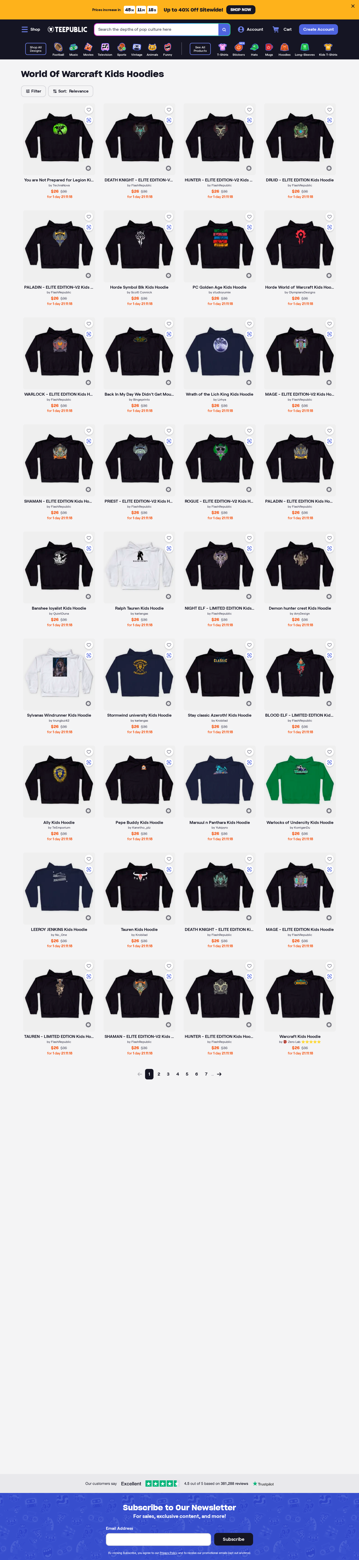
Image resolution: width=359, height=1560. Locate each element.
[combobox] (156, 29)
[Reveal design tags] (88, 168)
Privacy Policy (168, 1552)
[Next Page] (219, 1074)
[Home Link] (67, 29)
